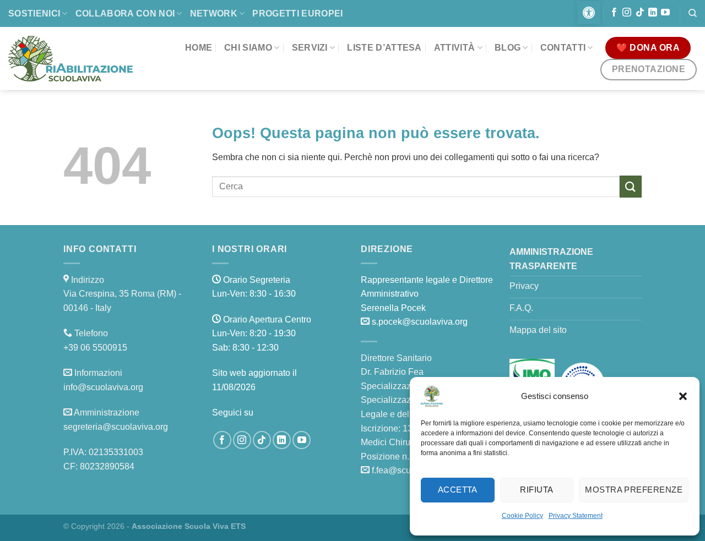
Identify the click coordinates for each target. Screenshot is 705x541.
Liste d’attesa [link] (384, 47)
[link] (588, 12)
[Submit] (631, 186)
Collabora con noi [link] (125, 13)
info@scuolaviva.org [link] (103, 387)
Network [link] (213, 13)
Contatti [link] (563, 47)
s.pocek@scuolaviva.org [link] (420, 321)
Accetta (458, 489)
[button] (682, 396)
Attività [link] (454, 47)
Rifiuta (536, 489)
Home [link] (198, 47)
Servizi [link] (310, 47)
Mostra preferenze (633, 489)
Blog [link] (507, 47)
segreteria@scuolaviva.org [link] (115, 426)
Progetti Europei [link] (297, 13)
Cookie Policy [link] (522, 516)
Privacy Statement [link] (576, 516)
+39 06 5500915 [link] (95, 347)
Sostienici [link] (34, 13)
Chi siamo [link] (248, 47)
